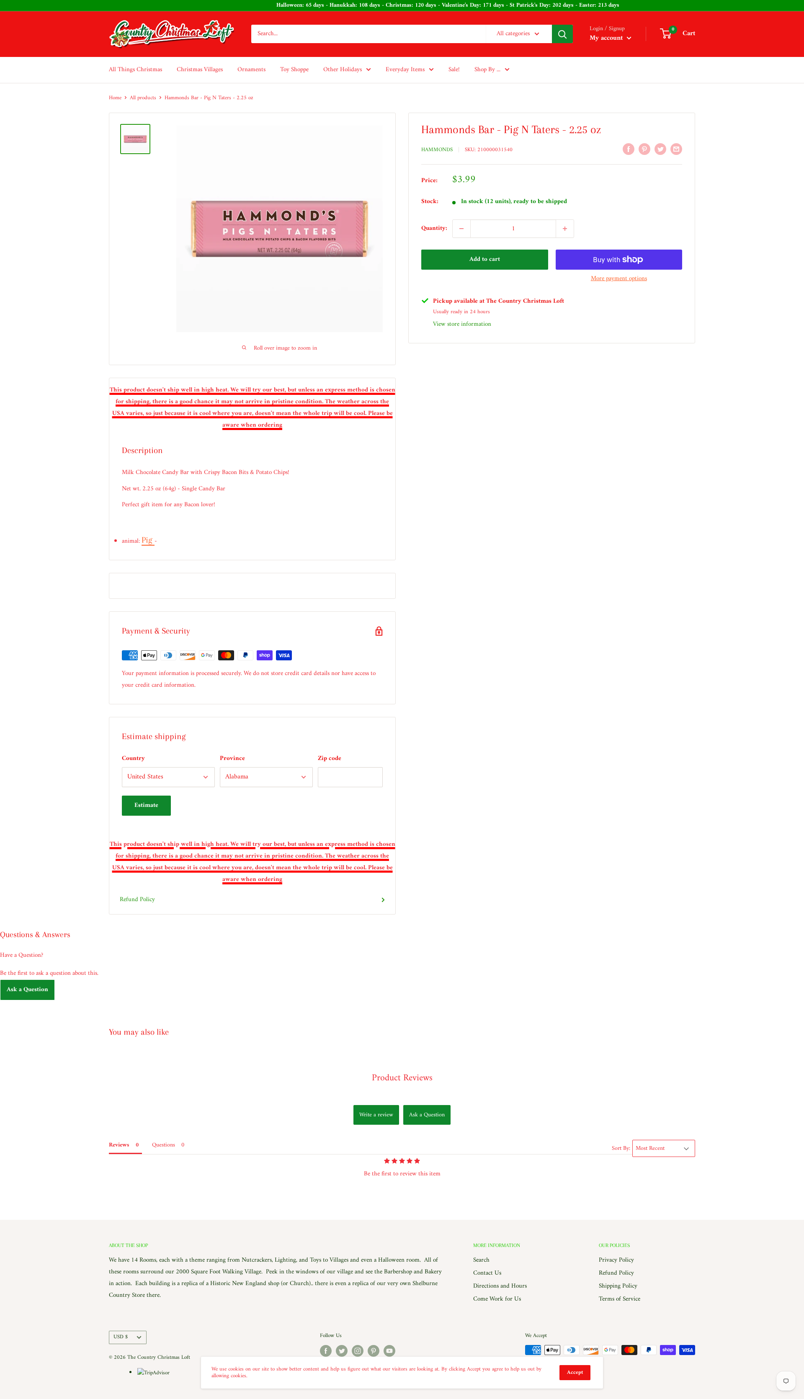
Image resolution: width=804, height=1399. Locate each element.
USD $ (120, 1337)
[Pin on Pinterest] (644, 149)
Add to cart (484, 259)
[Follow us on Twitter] (342, 1351)
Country (133, 758)
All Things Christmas (135, 69)
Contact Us (487, 1273)
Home (115, 98)
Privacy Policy (616, 1260)
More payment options (619, 278)
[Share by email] (676, 149)
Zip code (329, 758)
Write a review (376, 1115)
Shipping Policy (618, 1286)
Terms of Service (619, 1299)
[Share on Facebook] (628, 149)
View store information (462, 324)
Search (481, 1260)
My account (607, 38)
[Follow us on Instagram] (357, 1351)
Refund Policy (137, 899)
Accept (575, 1372)
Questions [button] (163, 1145)
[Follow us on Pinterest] (373, 1351)
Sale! (454, 69)
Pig (148, 540)
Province (232, 758)
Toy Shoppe (294, 69)
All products (143, 98)
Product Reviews (402, 1078)
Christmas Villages (200, 69)
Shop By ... (487, 69)
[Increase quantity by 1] (565, 228)
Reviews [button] (119, 1145)
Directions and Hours (500, 1286)
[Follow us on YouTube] (389, 1351)
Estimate (146, 805)
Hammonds (437, 150)
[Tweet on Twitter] (660, 149)
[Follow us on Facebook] (326, 1351)
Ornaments (251, 69)
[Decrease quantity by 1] (461, 228)
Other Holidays (342, 69)
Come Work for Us (497, 1299)
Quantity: (434, 228)
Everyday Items (405, 69)
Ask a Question (27, 989)
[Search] (562, 34)
